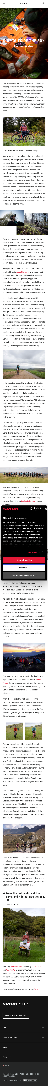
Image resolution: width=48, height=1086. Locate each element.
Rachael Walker (16, 967)
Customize (22, 567)
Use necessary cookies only (24, 575)
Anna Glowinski (23, 272)
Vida (24, 4)
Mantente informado (15, 1016)
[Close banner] (46, 509)
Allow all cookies (24, 560)
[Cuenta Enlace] (43, 4)
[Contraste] (25, 1080)
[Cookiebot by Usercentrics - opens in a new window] (30, 509)
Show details (34, 552)
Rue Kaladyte (37, 967)
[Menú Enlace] (4, 4)
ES (6, 1065)
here (36, 989)
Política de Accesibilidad (12, 1080)
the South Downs (28, 501)
